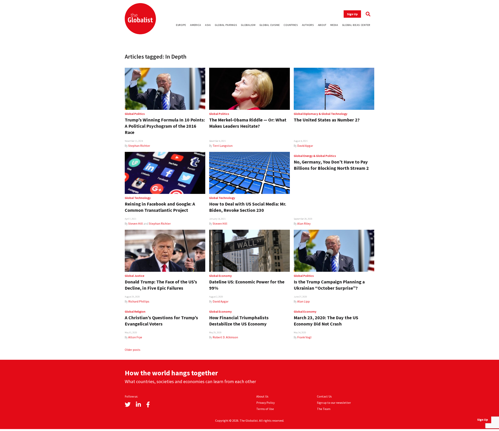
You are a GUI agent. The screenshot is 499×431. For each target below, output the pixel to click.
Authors (308, 25)
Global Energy (303, 156)
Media (334, 25)
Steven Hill (135, 223)
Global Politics (135, 114)
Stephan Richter (139, 146)
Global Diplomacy (306, 114)
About (322, 25)
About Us (262, 396)
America (195, 25)
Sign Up (352, 14)
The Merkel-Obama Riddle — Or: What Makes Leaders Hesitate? (247, 123)
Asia (208, 25)
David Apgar (305, 146)
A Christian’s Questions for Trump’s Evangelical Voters (161, 321)
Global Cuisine (269, 25)
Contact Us (324, 396)
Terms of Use (265, 409)
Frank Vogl (304, 337)
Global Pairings (226, 25)
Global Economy (220, 276)
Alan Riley (304, 223)
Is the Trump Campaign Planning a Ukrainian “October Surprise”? (329, 285)
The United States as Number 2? (327, 120)
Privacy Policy (265, 403)
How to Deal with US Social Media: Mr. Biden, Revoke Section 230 (247, 207)
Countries (291, 25)
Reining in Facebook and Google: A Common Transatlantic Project (160, 207)
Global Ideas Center (356, 25)
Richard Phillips (138, 301)
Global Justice (134, 276)
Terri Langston (223, 146)
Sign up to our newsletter (334, 403)
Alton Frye (135, 337)
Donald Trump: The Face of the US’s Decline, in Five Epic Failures (161, 285)
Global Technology (334, 114)
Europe (181, 25)
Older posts (132, 350)
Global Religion (135, 311)
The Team (323, 409)
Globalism (248, 25)
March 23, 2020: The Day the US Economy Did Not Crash (326, 321)
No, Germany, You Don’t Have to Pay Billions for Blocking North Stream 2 (331, 165)
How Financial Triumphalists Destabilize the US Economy (239, 321)
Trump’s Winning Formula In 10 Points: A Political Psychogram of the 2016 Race (165, 126)
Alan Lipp (303, 301)
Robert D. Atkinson (225, 337)
